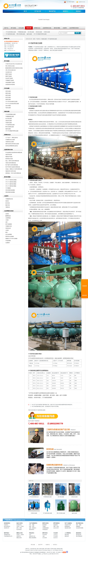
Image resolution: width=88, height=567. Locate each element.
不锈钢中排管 (9, 226)
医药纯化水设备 (9, 158)
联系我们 (55, 544)
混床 (38, 548)
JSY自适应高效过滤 (33, 496)
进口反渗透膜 (9, 234)
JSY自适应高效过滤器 (11, 32)
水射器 (7, 230)
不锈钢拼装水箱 (9, 198)
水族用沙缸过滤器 (10, 141)
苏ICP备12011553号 (54, 553)
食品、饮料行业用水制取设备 (12, 160)
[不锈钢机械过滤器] (47, 494)
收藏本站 (48, 544)
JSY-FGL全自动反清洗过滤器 (12, 103)
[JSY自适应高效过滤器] (34, 494)
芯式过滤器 (21, 28)
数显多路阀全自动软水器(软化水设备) (14, 68)
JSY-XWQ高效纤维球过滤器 (40, 34)
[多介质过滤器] (61, 494)
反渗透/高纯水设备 (47, 28)
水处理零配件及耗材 (74, 28)
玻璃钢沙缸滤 (37, 28)
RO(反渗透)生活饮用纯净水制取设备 (14, 152)
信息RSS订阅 (82, 1)
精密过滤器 (8, 93)
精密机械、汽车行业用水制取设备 (13, 173)
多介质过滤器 (31, 32)
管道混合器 (8, 228)
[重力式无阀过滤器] (61, 511)
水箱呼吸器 (8, 218)
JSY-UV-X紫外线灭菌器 (11, 181)
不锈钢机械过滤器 (22, 32)
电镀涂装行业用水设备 (11, 171)
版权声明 (40, 544)
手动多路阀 (8, 240)
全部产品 (6, 28)
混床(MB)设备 (9, 154)
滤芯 (7, 222)
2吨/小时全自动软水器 (11, 70)
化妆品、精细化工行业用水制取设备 (14, 169)
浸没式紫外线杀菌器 (10, 190)
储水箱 (7, 201)
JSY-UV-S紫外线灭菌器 (11, 184)
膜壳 (7, 232)
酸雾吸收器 (8, 215)
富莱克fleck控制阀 (10, 236)
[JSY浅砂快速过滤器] (47, 511)
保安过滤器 (8, 91)
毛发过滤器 (8, 107)
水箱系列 (65, 28)
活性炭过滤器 (39, 32)
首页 (34, 39)
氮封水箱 (8, 205)
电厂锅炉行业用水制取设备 (12, 164)
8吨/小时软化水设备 (10, 66)
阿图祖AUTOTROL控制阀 (11, 238)
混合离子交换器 (9, 78)
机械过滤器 (28, 28)
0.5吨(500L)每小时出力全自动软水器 (14, 63)
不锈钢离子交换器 (10, 80)
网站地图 (33, 544)
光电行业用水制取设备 (11, 162)
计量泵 (7, 220)
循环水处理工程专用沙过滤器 (12, 143)
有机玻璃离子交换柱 (10, 82)
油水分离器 (8, 105)
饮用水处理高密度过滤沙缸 (12, 145)
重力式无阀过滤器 (21, 34)
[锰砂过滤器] (74, 511)
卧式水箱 (8, 203)
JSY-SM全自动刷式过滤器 (11, 101)
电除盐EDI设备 (9, 156)
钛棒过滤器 (8, 99)
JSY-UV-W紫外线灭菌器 (11, 179)
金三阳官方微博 (70, 1)
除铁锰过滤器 (59, 548)
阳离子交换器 (9, 74)
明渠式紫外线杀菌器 (10, 192)
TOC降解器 (8, 188)
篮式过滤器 (8, 97)
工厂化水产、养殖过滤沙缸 (12, 137)
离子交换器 (13, 28)
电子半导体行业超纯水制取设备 (13, 167)
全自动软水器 (9, 72)
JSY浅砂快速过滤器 (10, 34)
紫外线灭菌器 (57, 28)
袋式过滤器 (8, 95)
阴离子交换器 (9, 76)
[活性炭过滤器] (74, 494)
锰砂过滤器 (29, 34)
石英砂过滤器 (47, 32)
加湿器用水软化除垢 (10, 84)
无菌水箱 (8, 207)
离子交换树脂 (9, 224)
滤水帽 (7, 213)
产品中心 (38, 39)
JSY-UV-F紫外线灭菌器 (11, 186)
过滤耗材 (8, 242)
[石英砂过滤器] (34, 511)
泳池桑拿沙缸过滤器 (10, 139)
